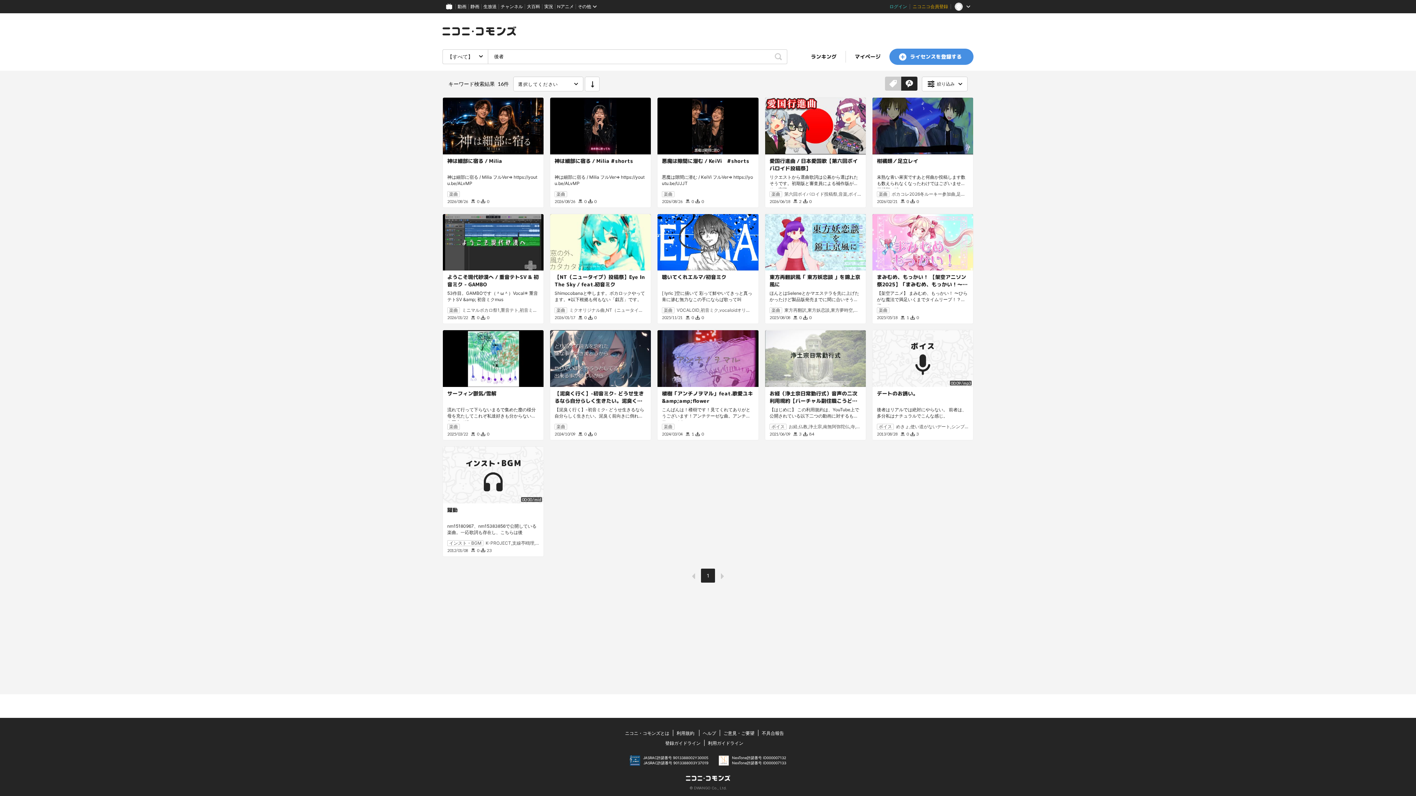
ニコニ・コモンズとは (647, 733)
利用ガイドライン (725, 743)
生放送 (490, 6)
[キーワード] (909, 84)
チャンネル (512, 6)
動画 (462, 6)
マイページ (868, 56)
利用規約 (685, 733)
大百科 (533, 6)
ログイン (898, 6)
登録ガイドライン (683, 743)
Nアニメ (565, 6)
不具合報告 (773, 733)
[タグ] (893, 84)
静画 (475, 6)
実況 (548, 6)
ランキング (824, 56)
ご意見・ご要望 (738, 733)
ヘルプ (709, 733)
